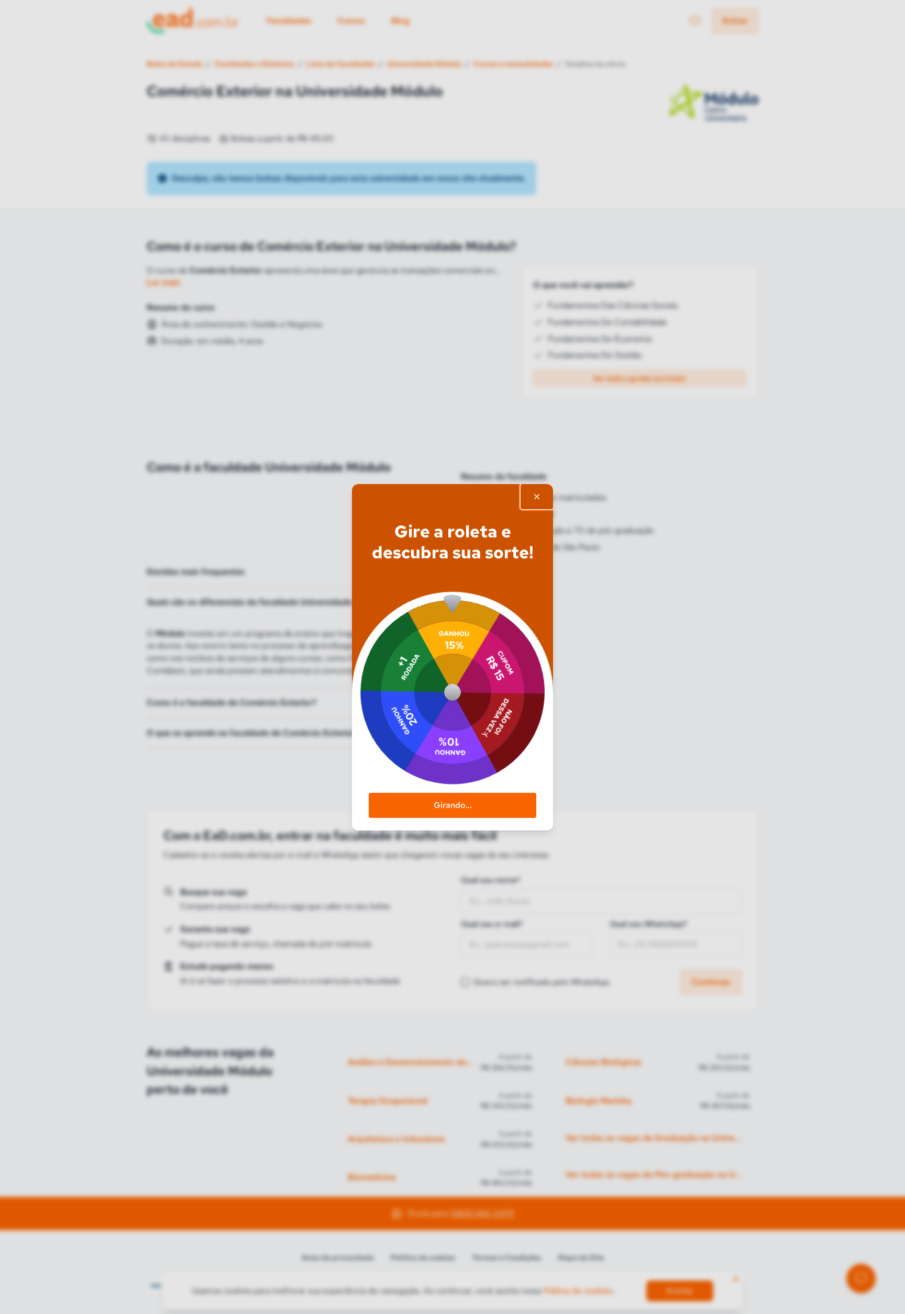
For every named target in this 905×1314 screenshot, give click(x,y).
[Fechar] (537, 496)
